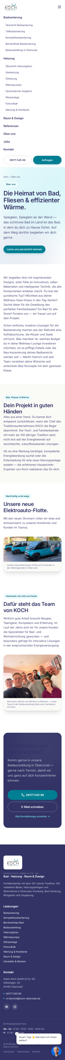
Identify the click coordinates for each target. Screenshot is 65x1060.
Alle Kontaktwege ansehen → (32, 816)
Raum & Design (13, 118)
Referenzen (11, 126)
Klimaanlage (12, 97)
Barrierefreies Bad (13, 922)
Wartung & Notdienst (17, 109)
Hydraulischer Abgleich (19, 91)
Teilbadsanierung (15, 31)
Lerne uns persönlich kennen (24, 249)
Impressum (8, 1051)
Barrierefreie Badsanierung (21, 43)
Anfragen (47, 160)
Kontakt (8, 149)
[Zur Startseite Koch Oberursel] (10, 7)
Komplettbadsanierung (18, 37)
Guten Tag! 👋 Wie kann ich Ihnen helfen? (38, 1039)
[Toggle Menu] (59, 7)
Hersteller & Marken (14, 961)
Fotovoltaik (12, 103)
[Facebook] (6, 1007)
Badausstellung (12, 927)
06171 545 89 (17, 160)
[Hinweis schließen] (17, 1034)
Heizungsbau (10, 932)
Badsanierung (12, 17)
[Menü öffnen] (54, 7)
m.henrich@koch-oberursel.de (23, 998)
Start (5, 177)
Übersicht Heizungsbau (19, 66)
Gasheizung (12, 72)
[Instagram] (15, 1007)
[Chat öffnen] (56, 1051)
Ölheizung (11, 78)
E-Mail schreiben (32, 807)
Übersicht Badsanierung (19, 25)
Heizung (9, 58)
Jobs (6, 141)
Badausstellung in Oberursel (21, 50)
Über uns (9, 133)
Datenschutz (23, 1051)
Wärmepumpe (13, 84)
